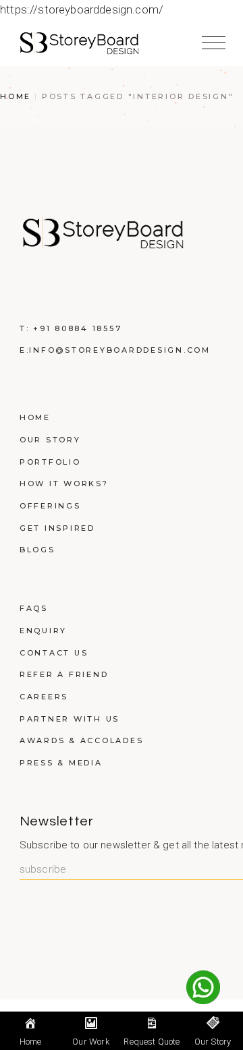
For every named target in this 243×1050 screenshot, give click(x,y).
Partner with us (69, 719)
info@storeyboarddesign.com (120, 350)
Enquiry (43, 630)
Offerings (50, 506)
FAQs (34, 608)
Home (35, 417)
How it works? (64, 483)
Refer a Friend (64, 674)
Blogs (37, 549)
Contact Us (54, 653)
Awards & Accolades (82, 740)
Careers (44, 696)
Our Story (50, 439)
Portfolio (50, 462)
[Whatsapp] (203, 987)
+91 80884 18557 (77, 328)
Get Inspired (57, 528)
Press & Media (61, 762)
